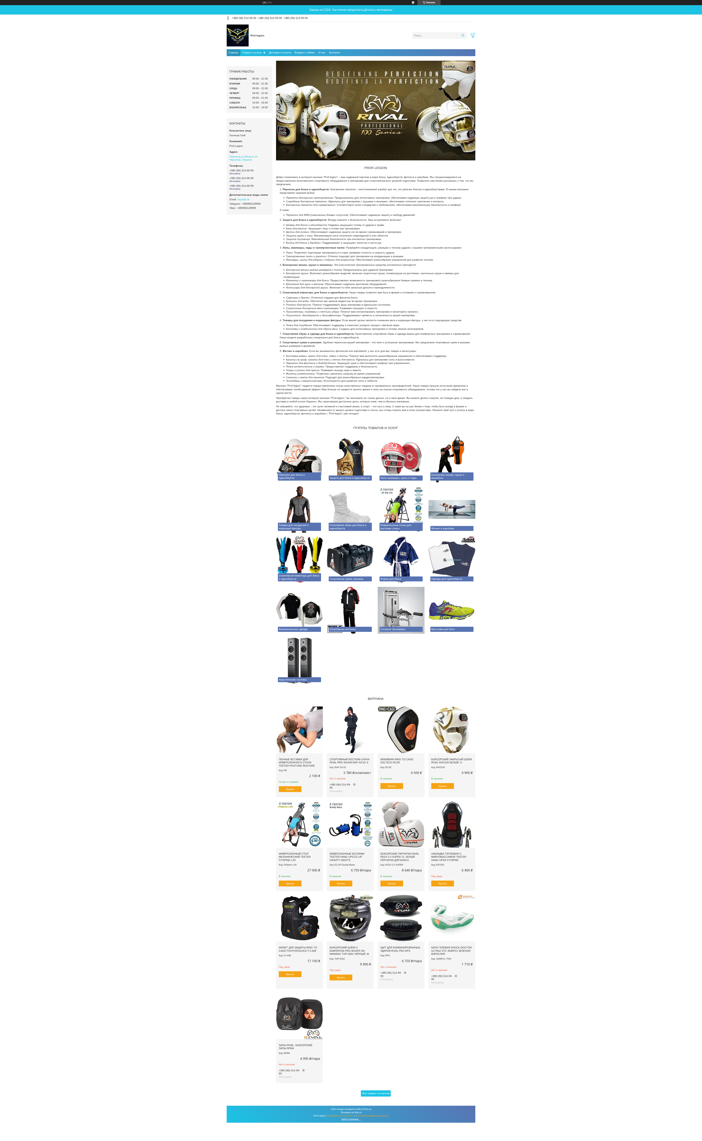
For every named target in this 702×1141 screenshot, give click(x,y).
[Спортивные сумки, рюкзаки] (350, 559)
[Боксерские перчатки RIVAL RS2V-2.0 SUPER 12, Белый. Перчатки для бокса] (401, 824)
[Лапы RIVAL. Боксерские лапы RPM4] (299, 1015)
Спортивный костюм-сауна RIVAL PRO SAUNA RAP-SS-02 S (349, 761)
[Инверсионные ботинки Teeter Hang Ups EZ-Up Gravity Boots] (350, 824)
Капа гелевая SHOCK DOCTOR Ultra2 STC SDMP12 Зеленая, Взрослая (451, 950)
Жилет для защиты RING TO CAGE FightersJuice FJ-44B (298, 949)
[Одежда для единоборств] (452, 559)
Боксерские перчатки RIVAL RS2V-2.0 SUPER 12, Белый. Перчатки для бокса (399, 857)
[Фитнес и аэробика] (452, 509)
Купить (290, 789)
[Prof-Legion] (238, 35)
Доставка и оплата (280, 52)
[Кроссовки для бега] (452, 610)
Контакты (334, 52)
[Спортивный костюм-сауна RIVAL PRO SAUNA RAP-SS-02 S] (350, 729)
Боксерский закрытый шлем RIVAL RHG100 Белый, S (451, 761)
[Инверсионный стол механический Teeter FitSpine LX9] (299, 824)
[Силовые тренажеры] (401, 610)
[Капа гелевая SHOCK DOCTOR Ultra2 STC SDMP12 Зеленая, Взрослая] (452, 918)
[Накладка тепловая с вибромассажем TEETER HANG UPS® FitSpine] (452, 824)
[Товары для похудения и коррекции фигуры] (299, 509)
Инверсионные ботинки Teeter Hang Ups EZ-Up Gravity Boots (347, 857)
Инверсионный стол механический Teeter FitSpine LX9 (295, 857)
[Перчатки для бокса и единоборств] (299, 459)
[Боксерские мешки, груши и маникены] (452, 459)
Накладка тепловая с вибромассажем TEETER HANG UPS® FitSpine (448, 857)
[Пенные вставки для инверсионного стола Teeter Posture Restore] (299, 729)
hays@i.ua (243, 199)
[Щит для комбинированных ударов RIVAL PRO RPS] (401, 918)
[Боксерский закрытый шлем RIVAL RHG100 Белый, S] (452, 729)
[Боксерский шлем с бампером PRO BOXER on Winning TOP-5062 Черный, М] (350, 918)
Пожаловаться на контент (340, 1115)
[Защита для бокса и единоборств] (350, 459)
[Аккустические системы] (299, 660)
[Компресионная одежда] (299, 610)
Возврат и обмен (305, 52)
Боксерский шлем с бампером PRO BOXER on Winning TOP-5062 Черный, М (349, 950)
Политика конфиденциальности (372, 1115)
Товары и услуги (252, 52)
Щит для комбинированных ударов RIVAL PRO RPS (400, 949)
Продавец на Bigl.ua (351, 1112)
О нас (321, 52)
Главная (233, 52)
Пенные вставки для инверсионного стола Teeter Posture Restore (297, 762)
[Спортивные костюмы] (350, 610)
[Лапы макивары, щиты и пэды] (401, 459)
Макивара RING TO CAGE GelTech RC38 (396, 761)
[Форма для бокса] (401, 559)
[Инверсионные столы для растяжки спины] (401, 509)
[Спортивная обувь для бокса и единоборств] (350, 509)
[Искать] (463, 35)
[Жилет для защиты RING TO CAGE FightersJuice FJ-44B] (299, 918)
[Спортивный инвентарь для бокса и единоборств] (299, 559)
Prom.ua (367, 1109)
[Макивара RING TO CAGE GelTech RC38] (401, 729)
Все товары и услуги (374, 1093)
